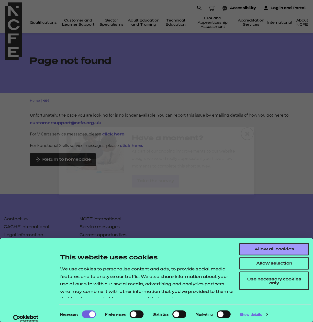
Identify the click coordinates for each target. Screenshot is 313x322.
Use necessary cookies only (274, 281)
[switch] (137, 314)
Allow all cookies (274, 249)
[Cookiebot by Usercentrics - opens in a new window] (25, 318)
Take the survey (155, 181)
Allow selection (274, 264)
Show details (251, 314)
